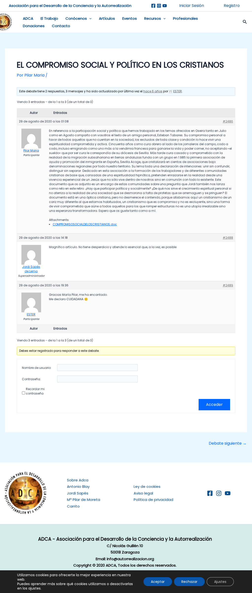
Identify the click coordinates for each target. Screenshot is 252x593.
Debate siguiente (228, 443)
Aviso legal (143, 493)
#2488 (228, 238)
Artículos (107, 18)
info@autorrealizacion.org (130, 558)
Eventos (129, 18)
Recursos (152, 18)
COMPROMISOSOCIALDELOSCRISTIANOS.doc (85, 224)
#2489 (228, 285)
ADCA (28, 18)
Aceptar (158, 581)
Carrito (73, 506)
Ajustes (220, 581)
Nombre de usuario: (36, 368)
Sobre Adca (77, 480)
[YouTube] (228, 493)
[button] (89, 18)
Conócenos (76, 18)
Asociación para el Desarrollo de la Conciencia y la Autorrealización (70, 5)
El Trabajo (49, 18)
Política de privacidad (153, 499)
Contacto (61, 25)
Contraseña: (31, 379)
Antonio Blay (78, 486)
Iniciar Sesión (191, 5)
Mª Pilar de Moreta (83, 499)
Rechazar (189, 581)
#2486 (228, 121)
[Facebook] (153, 5)
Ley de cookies (147, 486)
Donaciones (34, 25)
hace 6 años (152, 91)
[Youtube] (164, 5)
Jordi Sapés (77, 493)
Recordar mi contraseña (35, 391)
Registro (232, 5)
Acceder (214, 404)
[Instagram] (159, 5)
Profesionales (185, 18)
